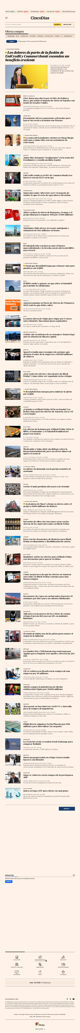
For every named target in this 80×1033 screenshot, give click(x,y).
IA (61, 36)
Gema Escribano (27, 794)
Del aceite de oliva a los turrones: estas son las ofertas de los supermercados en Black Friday (46, 523)
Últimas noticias (46, 1016)
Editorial (26, 484)
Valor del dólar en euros (68, 11)
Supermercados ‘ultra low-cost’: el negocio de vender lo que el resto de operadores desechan (47, 194)
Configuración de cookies (40, 1014)
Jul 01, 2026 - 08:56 (31, 124)
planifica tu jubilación (17, 967)
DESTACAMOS (11, 36)
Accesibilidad (62, 1014)
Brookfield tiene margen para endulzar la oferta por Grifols (47, 393)
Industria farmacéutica (30, 332)
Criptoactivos (49, 36)
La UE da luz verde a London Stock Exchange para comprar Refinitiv (48, 743)
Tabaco (25, 722)
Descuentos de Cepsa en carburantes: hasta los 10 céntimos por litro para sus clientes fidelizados (48, 597)
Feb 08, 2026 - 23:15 (46, 199)
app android (63, 974)
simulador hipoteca (40, 959)
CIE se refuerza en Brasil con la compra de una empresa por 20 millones (46, 672)
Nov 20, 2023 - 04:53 (36, 562)
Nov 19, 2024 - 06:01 (32, 437)
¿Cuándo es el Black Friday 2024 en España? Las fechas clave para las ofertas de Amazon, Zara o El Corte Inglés (48, 412)
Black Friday (27, 427)
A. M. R (29, 457)
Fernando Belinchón (29, 380)
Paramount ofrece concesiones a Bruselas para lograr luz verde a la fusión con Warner (47, 119)
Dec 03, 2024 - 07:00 (36, 360)
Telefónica (33, 36)
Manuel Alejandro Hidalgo (30, 475)
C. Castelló (26, 659)
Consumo (25, 407)
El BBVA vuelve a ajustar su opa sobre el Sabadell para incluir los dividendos (47, 285)
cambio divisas (40, 967)
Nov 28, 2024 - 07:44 (45, 380)
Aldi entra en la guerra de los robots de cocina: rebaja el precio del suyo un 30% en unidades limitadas (46, 616)
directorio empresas (63, 967)
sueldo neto (63, 959)
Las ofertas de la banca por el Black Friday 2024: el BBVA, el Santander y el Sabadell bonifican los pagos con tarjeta (48, 431)
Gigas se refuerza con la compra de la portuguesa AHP (48, 776)
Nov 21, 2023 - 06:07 (41, 545)
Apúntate (9, 881)
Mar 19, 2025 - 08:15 (44, 309)
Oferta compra (14, 31)
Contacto (16, 1014)
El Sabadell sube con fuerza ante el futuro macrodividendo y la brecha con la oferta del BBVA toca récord (48, 248)
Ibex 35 (8, 11)
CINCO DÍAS (26, 234)
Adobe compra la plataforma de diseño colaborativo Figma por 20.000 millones (43, 688)
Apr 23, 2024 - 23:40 (36, 490)
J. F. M (24, 457)
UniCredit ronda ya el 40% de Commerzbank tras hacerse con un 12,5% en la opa (47, 177)
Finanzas (57, 36)
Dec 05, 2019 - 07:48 (45, 763)
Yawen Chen (26, 271)
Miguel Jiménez (27, 510)
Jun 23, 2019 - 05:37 (39, 794)
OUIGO (25, 316)
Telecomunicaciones (29, 210)
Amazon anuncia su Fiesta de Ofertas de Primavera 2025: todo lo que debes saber (48, 304)
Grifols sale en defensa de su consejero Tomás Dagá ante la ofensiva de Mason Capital (49, 336)
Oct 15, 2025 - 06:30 (38, 218)
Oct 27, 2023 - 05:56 (31, 602)
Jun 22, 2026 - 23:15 (46, 146)
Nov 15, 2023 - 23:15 (45, 582)
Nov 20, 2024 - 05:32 (38, 417)
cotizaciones (16, 974)
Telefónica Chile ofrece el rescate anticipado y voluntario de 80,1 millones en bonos (46, 229)
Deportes (26, 155)
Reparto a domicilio (29, 96)
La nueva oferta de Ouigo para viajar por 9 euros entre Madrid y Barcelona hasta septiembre (47, 320)
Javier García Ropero (29, 106)
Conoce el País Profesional (40, 982)
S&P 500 (20, 11)
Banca (25, 243)
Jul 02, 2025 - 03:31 (45, 254)
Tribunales (40, 36)
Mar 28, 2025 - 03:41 (39, 289)
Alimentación (24, 36)
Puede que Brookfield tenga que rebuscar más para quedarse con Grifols (49, 267)
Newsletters (39, 1016)
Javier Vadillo (27, 677)
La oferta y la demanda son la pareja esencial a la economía (47, 470)
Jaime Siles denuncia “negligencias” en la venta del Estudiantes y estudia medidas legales (48, 159)
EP (24, 124)
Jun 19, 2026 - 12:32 (35, 181)
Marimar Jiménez (28, 693)
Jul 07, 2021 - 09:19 (40, 730)
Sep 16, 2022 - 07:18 (43, 693)
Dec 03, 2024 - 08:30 (40, 340)
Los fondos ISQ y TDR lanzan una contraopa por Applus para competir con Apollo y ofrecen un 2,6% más (49, 654)
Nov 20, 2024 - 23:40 (36, 397)
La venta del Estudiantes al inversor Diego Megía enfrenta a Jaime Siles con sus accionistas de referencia (48, 140)
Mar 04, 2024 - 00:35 (45, 510)
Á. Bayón (33, 659)
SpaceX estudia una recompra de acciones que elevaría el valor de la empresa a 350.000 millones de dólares (48, 354)
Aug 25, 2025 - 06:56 (40, 234)
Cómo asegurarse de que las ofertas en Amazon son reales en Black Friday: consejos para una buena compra (47, 577)
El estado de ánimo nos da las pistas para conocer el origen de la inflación (48, 635)
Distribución (26, 611)
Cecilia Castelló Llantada (30, 254)
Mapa (31, 1016)
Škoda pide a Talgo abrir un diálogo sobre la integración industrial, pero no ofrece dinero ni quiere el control (47, 451)
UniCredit (26, 173)
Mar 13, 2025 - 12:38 (36, 324)
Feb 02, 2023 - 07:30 (42, 677)
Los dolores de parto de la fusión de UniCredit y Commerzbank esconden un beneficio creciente (37, 56)
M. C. (24, 437)
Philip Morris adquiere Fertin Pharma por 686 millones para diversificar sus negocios (46, 725)
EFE (24, 527)
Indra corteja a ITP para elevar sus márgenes (45, 791)
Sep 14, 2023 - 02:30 (42, 659)
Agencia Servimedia (28, 545)
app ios (40, 974)
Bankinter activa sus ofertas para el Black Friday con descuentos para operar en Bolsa (47, 558)
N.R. (27, 289)
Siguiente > (67, 808)
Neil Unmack (54, 65)
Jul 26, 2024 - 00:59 (42, 457)
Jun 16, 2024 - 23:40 (49, 475)
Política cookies (29, 1014)
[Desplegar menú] (6, 18)
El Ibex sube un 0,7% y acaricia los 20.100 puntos (32, 41)
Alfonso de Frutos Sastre (30, 309)
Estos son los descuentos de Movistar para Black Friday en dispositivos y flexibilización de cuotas (47, 540)
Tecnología (26, 773)
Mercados (26, 649)
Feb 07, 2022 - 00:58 (49, 712)
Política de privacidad (52, 1014)
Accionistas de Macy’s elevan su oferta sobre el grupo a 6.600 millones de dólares (47, 505)
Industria (26, 447)
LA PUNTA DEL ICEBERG (29, 466)
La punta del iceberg (29, 631)
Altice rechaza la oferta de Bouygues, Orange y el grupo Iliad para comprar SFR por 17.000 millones (48, 214)
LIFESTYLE (25, 300)
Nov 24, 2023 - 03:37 (32, 527)
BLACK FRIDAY (27, 371)
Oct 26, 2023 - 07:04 (40, 622)
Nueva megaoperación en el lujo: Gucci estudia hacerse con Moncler (46, 759)
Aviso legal (22, 1014)
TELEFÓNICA (26, 226)
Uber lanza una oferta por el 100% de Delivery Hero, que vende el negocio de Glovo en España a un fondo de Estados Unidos (49, 101)
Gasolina (25, 594)
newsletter (9, 875)
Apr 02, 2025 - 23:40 (36, 271)
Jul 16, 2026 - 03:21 (46, 106)
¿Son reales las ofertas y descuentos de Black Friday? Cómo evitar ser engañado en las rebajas (47, 375)
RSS (34, 1016)
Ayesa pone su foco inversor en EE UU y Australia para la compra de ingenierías (47, 708)
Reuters (25, 218)
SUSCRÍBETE (57, 24)
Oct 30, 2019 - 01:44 (43, 781)
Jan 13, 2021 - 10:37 (35, 747)
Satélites (25, 349)
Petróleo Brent (35, 11)
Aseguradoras (68, 36)
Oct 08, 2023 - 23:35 (49, 639)
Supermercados (27, 190)
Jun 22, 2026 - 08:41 (46, 163)
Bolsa (17, 36)
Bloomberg (26, 360)
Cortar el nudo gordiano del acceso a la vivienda (46, 487)
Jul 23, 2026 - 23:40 (64, 65)
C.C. (24, 289)
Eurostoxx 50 (50, 11)
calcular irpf (16, 959)
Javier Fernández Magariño (30, 712)
